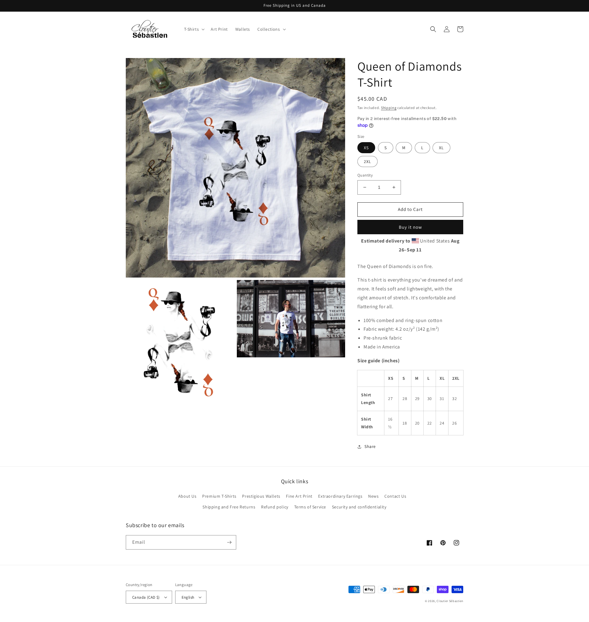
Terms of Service (310, 507)
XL (441, 147)
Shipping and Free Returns (228, 507)
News (373, 496)
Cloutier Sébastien (450, 601)
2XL (367, 161)
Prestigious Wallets (261, 496)
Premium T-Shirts (219, 496)
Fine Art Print (299, 496)
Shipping (389, 107)
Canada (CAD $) (146, 597)
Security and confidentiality (359, 507)
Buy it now (410, 227)
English (188, 597)
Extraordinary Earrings (340, 496)
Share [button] (370, 446)
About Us (187, 496)
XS (366, 147)
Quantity (365, 175)
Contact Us (395, 496)
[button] (193, 29)
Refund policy (274, 507)
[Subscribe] (229, 542)
